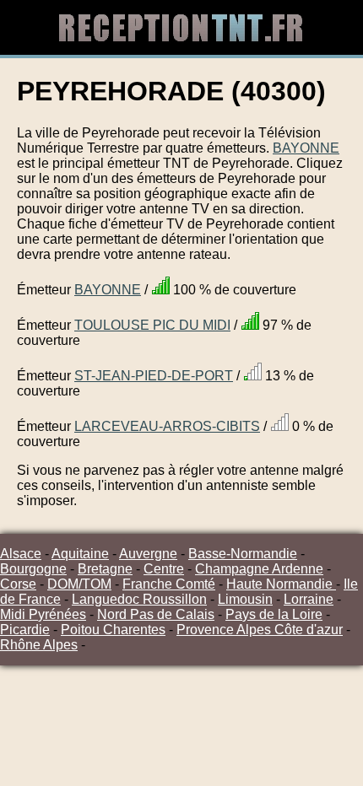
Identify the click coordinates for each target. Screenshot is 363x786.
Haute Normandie (281, 584)
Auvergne (148, 553)
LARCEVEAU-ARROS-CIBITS (167, 426)
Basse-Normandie (242, 553)
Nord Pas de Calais (155, 614)
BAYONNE (306, 148)
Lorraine (308, 599)
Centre (164, 569)
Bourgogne (33, 569)
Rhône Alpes (39, 645)
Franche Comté (168, 584)
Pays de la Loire (273, 614)
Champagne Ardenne (259, 569)
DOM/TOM (79, 584)
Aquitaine (80, 553)
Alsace (20, 553)
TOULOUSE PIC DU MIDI (152, 325)
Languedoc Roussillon (139, 599)
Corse (18, 584)
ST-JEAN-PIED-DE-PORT (153, 376)
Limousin (245, 599)
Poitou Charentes (113, 629)
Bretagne (105, 569)
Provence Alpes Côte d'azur (259, 629)
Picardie (25, 629)
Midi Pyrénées (43, 614)
